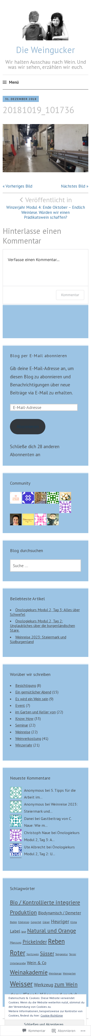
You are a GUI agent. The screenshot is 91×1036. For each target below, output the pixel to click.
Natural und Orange (51, 930)
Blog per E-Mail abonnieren (38, 355)
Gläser (46, 922)
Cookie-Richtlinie (52, 1015)
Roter (17, 952)
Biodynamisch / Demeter (59, 913)
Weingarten (69, 973)
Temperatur (61, 954)
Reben (56, 941)
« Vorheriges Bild (17, 186)
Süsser (47, 953)
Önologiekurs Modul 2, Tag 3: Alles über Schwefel (45, 612)
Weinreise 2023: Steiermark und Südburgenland (38, 639)
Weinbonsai (55, 973)
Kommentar (70, 295)
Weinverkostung (28, 738)
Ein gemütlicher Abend (33, 692)
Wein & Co (36, 962)
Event (20, 705)
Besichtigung (25, 685)
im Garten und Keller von (35, 711)
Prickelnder (35, 941)
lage (23, 931)
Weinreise (22, 731)
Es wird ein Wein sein (31, 698)
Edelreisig (23, 922)
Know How (24, 718)
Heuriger (60, 921)
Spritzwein (32, 954)
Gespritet (36, 922)
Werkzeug (43, 985)
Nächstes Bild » (74, 186)
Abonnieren (28, 426)
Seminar (21, 725)
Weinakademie (29, 972)
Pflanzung (15, 942)
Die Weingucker (45, 49)
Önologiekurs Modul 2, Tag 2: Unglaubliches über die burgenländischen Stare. (42, 625)
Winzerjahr (23, 745)
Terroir (72, 954)
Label (15, 931)
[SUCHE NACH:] (45, 565)
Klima (73, 922)
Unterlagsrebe (18, 963)
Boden (13, 922)
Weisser (21, 983)
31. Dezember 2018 (20, 99)
